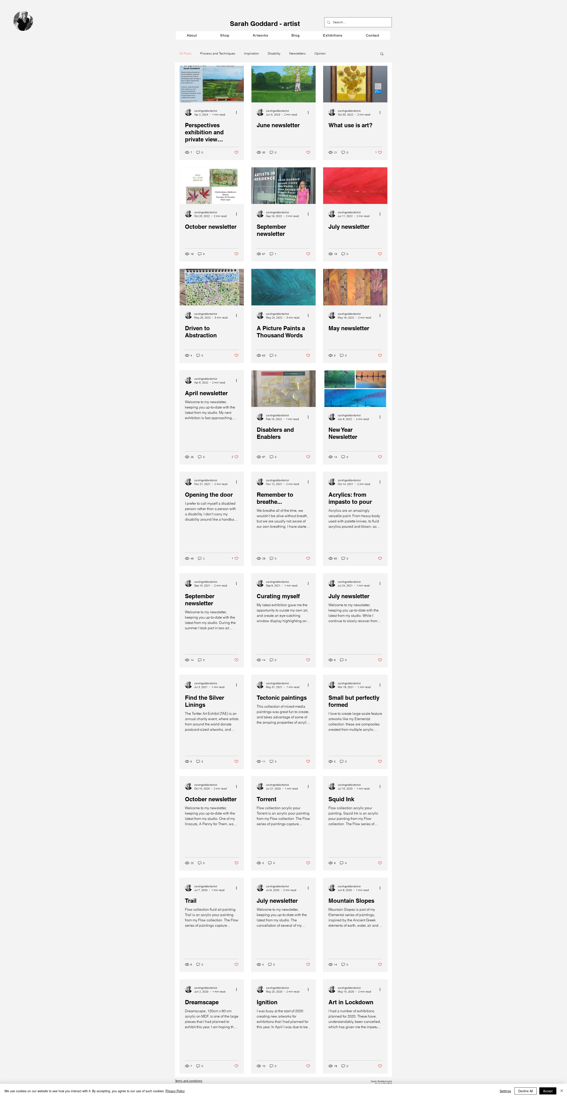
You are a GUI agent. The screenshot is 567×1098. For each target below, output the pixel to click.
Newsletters (297, 53)
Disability (274, 53)
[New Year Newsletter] (355, 388)
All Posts (185, 53)
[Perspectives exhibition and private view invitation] (212, 84)
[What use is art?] (355, 84)
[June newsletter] (283, 84)
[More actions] (238, 112)
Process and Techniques (217, 53)
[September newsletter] (283, 185)
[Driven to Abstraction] (212, 287)
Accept (548, 1091)
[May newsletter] (355, 287)
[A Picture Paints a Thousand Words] (283, 287)
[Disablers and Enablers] (283, 388)
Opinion (320, 53)
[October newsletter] (212, 185)
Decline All (525, 1091)
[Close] (561, 1090)
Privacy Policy (175, 1091)
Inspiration (251, 53)
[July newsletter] (355, 185)
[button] (260, 35)
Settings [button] (505, 1091)
